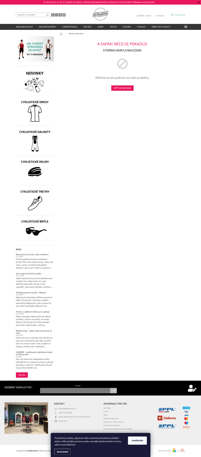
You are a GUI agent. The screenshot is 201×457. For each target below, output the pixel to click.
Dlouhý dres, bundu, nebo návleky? (32, 254)
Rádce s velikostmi (111, 418)
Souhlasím (137, 440)
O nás (106, 411)
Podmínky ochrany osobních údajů (118, 429)
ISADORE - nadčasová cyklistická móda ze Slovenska (34, 353)
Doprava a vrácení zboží (113, 422)
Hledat (47, 15)
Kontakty (107, 408)
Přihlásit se (113, 390)
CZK (147, 16)
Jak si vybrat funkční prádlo (28, 273)
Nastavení (62, 451)
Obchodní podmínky (112, 425)
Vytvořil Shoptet (164, 450)
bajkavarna (63, 421)
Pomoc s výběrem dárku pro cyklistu (33, 312)
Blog (105, 415)
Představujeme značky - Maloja (31, 292)
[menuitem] (24, 27)
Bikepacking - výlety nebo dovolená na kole (34, 332)
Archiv (21, 375)
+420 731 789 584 (65, 412)
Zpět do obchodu (122, 88)
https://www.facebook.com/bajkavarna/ (74, 416)
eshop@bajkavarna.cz (67, 408)
